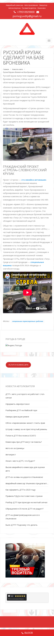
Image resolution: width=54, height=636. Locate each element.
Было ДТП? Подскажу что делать (21, 525)
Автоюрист (11, 454)
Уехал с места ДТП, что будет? (20, 461)
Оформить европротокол (17, 404)
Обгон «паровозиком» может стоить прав (25, 423)
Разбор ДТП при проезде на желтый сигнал (26, 502)
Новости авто (17, 69)
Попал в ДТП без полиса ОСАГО (21, 435)
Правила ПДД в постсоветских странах (24, 496)
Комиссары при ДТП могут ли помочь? (24, 442)
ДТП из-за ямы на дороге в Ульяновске (24, 477)
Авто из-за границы (15, 448)
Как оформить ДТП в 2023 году (21, 489)
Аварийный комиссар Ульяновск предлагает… (27, 483)
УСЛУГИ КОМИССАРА (18, 364)
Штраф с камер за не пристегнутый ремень (26, 429)
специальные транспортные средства (27, 321)
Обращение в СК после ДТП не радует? (25, 508)
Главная (6, 69)
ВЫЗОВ (28, 632)
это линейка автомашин (33, 180)
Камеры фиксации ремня (17, 416)
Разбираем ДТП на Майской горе (21, 410)
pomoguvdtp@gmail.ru (27, 16)
